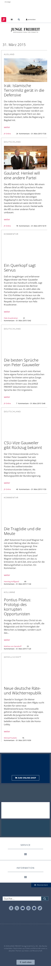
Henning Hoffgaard (11, 581)
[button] (12, 19)
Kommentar (11, 234)
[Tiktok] (40, 908)
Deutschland (12, 142)
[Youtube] (22, 908)
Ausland (9, 54)
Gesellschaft (12, 657)
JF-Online (7, 133)
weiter (7, 127)
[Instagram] (28, 908)
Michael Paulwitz (10, 738)
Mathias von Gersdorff (12, 646)
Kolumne (9, 592)
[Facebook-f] (11, 908)
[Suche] (44, 899)
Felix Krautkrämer (11, 318)
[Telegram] (34, 908)
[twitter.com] (17, 908)
